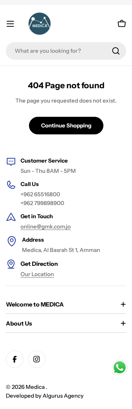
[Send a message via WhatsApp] (119, 367)
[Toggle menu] (10, 23)
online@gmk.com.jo (46, 226)
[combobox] (66, 51)
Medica (36, 386)
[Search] (115, 51)
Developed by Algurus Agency (45, 395)
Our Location (37, 274)
